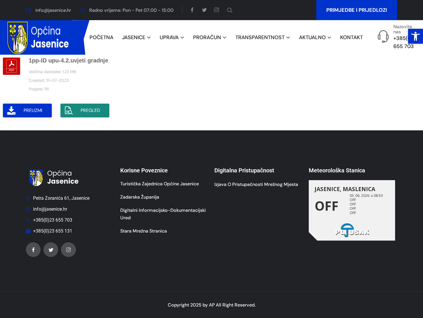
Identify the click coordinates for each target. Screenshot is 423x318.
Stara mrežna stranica (143, 231)
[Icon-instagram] (68, 249)
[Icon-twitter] (50, 249)
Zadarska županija (139, 197)
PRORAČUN (207, 37)
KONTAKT (351, 37)
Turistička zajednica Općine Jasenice (159, 184)
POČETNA (101, 37)
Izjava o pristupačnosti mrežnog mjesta (256, 184)
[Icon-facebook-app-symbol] (33, 249)
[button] (415, 36)
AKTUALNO (312, 37)
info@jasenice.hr (53, 10)
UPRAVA (169, 37)
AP (212, 305)
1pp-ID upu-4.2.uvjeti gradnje (68, 60)
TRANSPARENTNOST (260, 37)
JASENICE (133, 37)
